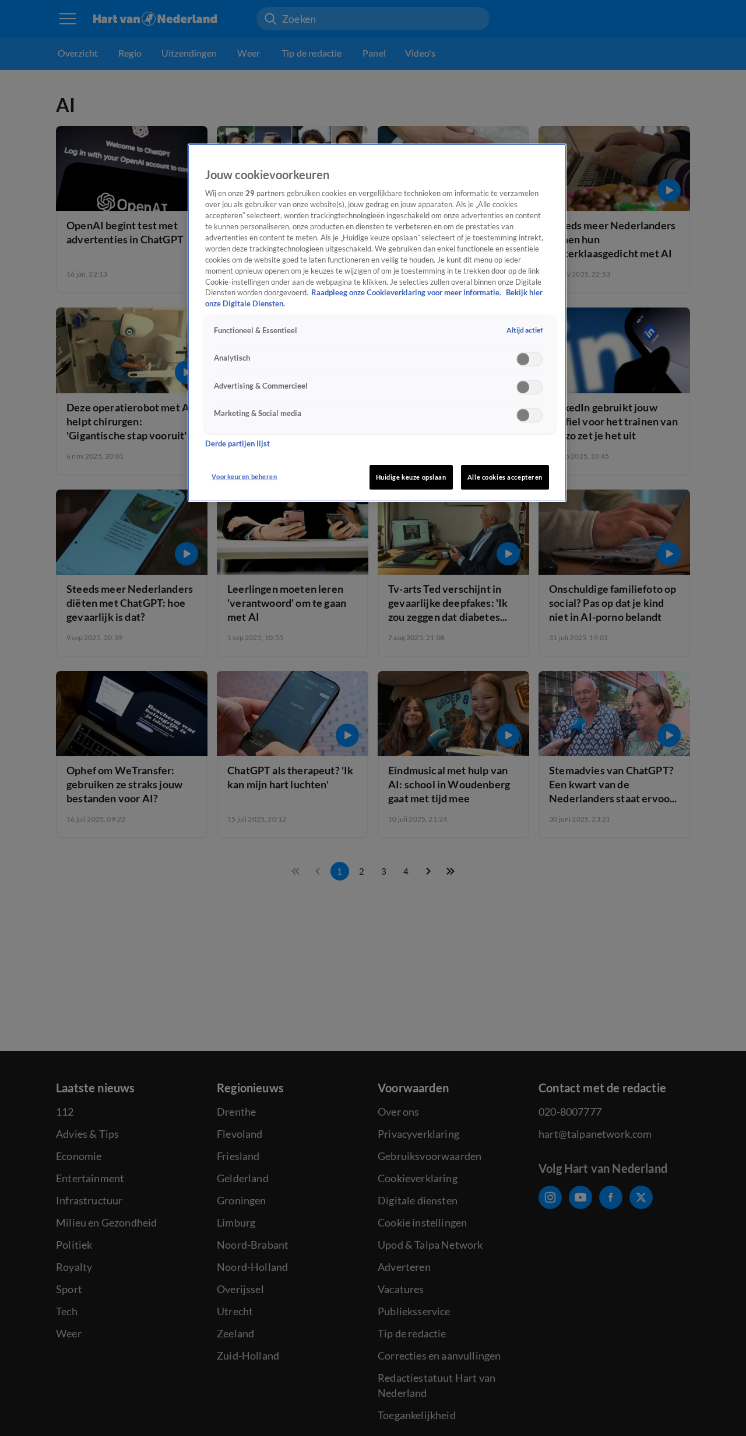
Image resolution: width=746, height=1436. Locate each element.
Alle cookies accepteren (505, 477)
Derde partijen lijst (237, 444)
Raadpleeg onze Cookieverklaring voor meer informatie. (407, 293)
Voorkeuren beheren (244, 476)
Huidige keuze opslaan (411, 477)
